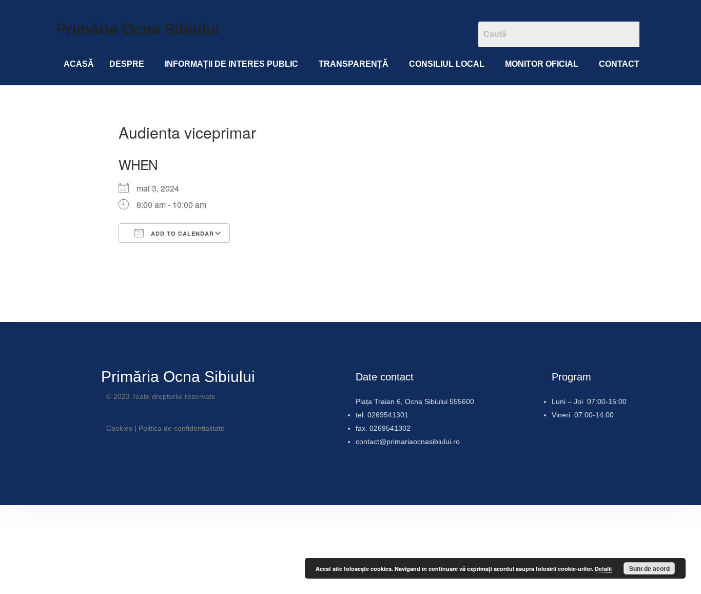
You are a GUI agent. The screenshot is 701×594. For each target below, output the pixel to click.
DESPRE (126, 64)
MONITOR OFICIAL (541, 64)
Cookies (119, 428)
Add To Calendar (181, 233)
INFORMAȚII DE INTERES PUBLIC (231, 64)
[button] (129, 64)
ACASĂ (79, 64)
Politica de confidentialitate (182, 428)
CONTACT (619, 64)
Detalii (603, 568)
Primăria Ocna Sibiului (137, 29)
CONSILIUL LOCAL (446, 64)
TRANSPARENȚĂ (353, 64)
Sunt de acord (649, 568)
